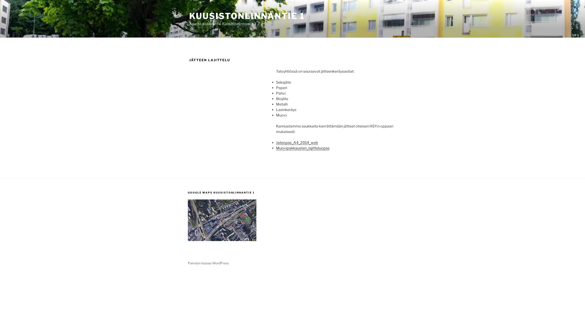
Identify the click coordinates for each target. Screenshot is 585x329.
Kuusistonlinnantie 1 (247, 16)
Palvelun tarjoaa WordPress (208, 263)
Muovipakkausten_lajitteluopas (303, 148)
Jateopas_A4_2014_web (297, 143)
